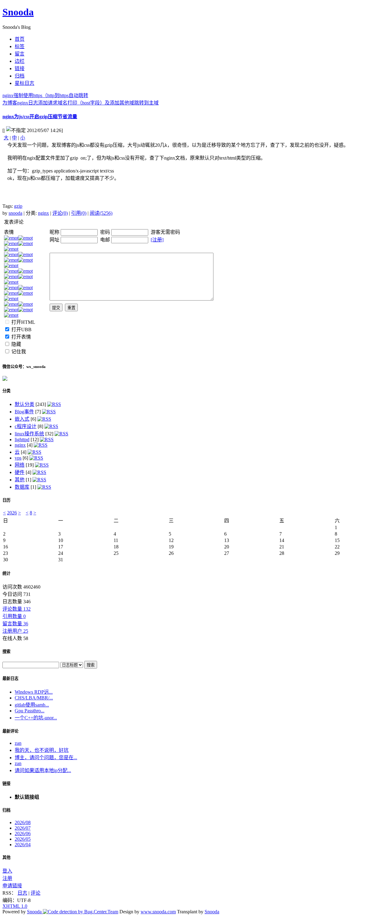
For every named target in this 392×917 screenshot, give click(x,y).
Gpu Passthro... (29, 710)
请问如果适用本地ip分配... (43, 770)
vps (18, 457)
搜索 (6, 651)
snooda (15, 213)
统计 (6, 573)
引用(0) (78, 213)
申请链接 (12, 885)
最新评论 (10, 731)
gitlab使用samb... (32, 704)
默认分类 (24, 404)
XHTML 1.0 (14, 906)
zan (18, 743)
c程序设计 (25, 426)
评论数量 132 (16, 609)
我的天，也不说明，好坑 (42, 750)
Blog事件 (24, 411)
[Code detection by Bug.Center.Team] (80, 911)
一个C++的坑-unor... (36, 717)
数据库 (22, 487)
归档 (6, 810)
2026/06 (23, 833)
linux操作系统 (29, 433)
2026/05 (23, 839)
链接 (6, 783)
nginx (43, 213)
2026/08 (23, 822)
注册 (7, 878)
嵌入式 (22, 419)
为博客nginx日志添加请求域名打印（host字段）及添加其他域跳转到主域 (80, 102)
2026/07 (23, 828)
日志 (22, 893)
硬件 (19, 472)
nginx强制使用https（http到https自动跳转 (45, 95)
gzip (18, 206)
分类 (6, 390)
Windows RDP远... (34, 692)
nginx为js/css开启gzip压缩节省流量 (39, 116)
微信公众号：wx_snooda (24, 366)
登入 (7, 870)
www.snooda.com (158, 911)
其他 (19, 479)
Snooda (18, 11)
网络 (19, 465)
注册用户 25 (15, 631)
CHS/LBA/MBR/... (34, 697)
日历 (6, 500)
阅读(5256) (101, 213)
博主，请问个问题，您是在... (46, 757)
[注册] (157, 239)
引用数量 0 (14, 616)
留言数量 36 (15, 623)
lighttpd (22, 439)
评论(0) (60, 213)
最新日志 (10, 678)
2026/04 (23, 844)
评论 (35, 893)
